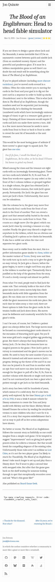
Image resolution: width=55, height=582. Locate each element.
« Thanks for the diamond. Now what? (14, 522)
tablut (46, 252)
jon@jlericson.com (11, 541)
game (31, 38)
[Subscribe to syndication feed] (6, 573)
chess (40, 252)
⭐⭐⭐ (46, 38)
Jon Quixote (11, 4)
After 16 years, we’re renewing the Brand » (43, 522)
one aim (16, 149)
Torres (27, 256)
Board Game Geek (28, 483)
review (38, 38)
